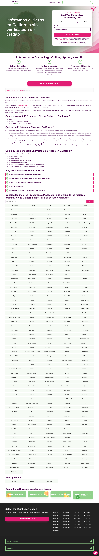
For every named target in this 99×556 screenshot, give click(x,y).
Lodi (85, 317)
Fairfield (67, 248)
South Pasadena (67, 454)
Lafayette (84, 450)
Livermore (67, 278)
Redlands (32, 308)
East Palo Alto (67, 433)
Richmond (49, 257)
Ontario (67, 227)
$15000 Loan (56, 527)
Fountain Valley (85, 343)
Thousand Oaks (84, 240)
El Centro (14, 381)
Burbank (32, 257)
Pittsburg (67, 308)
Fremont (14, 218)
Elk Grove (84, 227)
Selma (32, 467)
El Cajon (84, 261)
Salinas (85, 231)
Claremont (49, 403)
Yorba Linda (14, 313)
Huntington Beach (49, 223)
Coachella (32, 377)
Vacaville (67, 265)
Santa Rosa (32, 227)
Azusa (67, 364)
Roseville (49, 240)
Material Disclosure (12, 541)
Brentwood (32, 334)
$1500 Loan (76, 518)
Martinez (84, 394)
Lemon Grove (32, 446)
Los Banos (32, 398)
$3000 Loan (56, 521)
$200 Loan (66, 512)
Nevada (49, 481)
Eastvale (49, 330)
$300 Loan (76, 512)
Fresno (85, 205)
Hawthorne (32, 283)
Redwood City (49, 287)
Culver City (14, 394)
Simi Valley (49, 244)
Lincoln (67, 373)
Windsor (49, 441)
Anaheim (84, 210)
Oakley (32, 390)
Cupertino (14, 334)
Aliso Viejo (85, 360)
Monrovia (49, 398)
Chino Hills (67, 295)
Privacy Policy (59, 39)
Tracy (49, 278)
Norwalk (49, 261)
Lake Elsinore (49, 321)
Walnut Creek (84, 308)
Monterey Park (85, 330)
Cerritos (32, 364)
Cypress (32, 368)
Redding (67, 274)
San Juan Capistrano (32, 403)
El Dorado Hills (49, 381)
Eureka (85, 441)
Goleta (14, 424)
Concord (14, 244)
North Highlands (49, 377)
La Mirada (85, 364)
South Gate (32, 270)
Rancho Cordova (14, 308)
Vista (49, 265)
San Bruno (85, 381)
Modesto (49, 218)
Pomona (32, 235)
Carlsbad (84, 248)
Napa (14, 295)
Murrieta (67, 253)
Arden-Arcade (85, 270)
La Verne (84, 416)
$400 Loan (87, 512)
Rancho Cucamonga (84, 223)
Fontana (67, 218)
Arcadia (14, 343)
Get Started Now (27, 519)
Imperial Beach (67, 441)
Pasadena (85, 235)
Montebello (85, 321)
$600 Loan (66, 515)
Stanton (67, 394)
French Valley (67, 446)
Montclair (49, 394)
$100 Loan (56, 512)
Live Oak (49, 450)
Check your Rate (54, 2)
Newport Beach (14, 287)
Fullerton (14, 240)
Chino (49, 283)
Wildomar (67, 403)
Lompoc (67, 381)
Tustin (32, 295)
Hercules (14, 463)
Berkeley (31, 248)
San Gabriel (49, 390)
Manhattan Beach (14, 407)
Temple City (14, 403)
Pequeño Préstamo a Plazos (24, 105)
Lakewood (85, 291)
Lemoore (84, 454)
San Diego (32, 205)
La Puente (67, 390)
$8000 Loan (66, 524)
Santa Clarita (67, 223)
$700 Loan (76, 515)
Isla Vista (67, 463)
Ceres (67, 368)
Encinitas (31, 326)
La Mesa (84, 334)
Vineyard (31, 459)
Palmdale (67, 231)
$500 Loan (56, 515)
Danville (67, 377)
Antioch (85, 253)
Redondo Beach (49, 313)
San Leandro (31, 278)
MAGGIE (15, 2)
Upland (67, 300)
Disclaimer (10, 548)
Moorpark (84, 398)
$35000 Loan (56, 530)
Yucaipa (49, 356)
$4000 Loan (66, 521)
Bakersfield (67, 210)
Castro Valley (14, 330)
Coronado (49, 454)
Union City (49, 304)
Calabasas (14, 471)
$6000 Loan (87, 521)
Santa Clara (67, 244)
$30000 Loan (87, 527)
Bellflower (85, 295)
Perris (14, 304)
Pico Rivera (67, 321)
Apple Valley (84, 304)
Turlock (67, 304)
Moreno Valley (14, 223)
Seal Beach (67, 467)
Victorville (84, 244)
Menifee (85, 278)
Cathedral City (14, 356)
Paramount (14, 351)
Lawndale (49, 416)
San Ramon (32, 304)
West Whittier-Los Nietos (14, 450)
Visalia (67, 240)
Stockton (49, 214)
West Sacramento (67, 356)
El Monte (49, 248)
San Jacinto (49, 373)
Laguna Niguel (49, 317)
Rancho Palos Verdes (67, 386)
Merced (49, 291)
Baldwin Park (84, 300)
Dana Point (67, 411)
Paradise (49, 446)
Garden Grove (49, 227)
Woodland (32, 338)
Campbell (14, 390)
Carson (14, 274)
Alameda (49, 295)
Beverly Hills (67, 407)
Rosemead (85, 351)
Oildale (14, 416)
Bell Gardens (14, 386)
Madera (32, 321)
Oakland (49, 210)
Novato (14, 347)
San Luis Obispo (31, 373)
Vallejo (14, 248)
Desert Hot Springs (49, 437)
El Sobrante (14, 441)
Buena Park (14, 291)
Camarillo (67, 313)
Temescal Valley (14, 467)
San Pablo (32, 429)
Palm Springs (14, 373)
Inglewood (14, 257)
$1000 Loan (66, 518)
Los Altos (84, 424)
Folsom (32, 300)
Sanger (49, 463)
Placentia (31, 360)
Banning (67, 420)
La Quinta (84, 386)
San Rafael (67, 338)
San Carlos (49, 433)
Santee (50, 343)
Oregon (14, 481)
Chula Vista (67, 214)
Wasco (32, 450)
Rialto (31, 265)
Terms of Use (65, 39)
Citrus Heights (67, 283)
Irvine (84, 214)
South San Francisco (14, 317)
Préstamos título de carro (83, 495)
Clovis (85, 257)
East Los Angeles (32, 244)
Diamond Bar (67, 343)
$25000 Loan (77, 527)
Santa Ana (14, 214)
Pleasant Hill (31, 407)
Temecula (32, 253)
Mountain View (32, 291)
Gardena (67, 334)
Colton (67, 351)
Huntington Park (84, 338)
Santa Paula (49, 429)
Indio (14, 283)
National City (67, 330)
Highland (84, 347)
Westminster (14, 278)
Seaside (32, 411)
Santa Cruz (14, 321)
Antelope (84, 368)
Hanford (32, 347)
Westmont (49, 424)
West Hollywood (67, 398)
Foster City (50, 411)
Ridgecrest (32, 437)
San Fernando (85, 463)
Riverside (31, 214)
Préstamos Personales (60, 494)
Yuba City (32, 317)
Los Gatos (14, 429)
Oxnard (85, 218)
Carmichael (14, 326)
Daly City (14, 261)
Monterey (67, 437)
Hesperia (67, 270)
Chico (84, 274)
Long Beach (32, 210)
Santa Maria (32, 261)
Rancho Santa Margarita (14, 368)
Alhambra (32, 287)
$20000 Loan (66, 527)
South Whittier (32, 343)
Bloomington (31, 463)
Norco (84, 446)
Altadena (84, 377)
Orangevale (85, 407)
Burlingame (85, 429)
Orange (32, 240)
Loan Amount (57, 25)
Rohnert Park (32, 386)
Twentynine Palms (14, 454)
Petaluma (49, 334)
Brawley (67, 450)
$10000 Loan (87, 524)
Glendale (31, 223)
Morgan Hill (32, 381)
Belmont (14, 446)
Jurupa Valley (14, 265)
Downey (14, 253)
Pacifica (32, 394)
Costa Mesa (49, 253)
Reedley (84, 459)
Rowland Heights (67, 360)
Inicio (8, 90)
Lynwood (49, 308)
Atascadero (67, 429)
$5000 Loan (76, 521)
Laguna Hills (14, 420)
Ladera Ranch (32, 454)
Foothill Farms (67, 416)
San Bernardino (32, 218)
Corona (14, 231)
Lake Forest (85, 287)
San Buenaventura (49, 351)
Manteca (49, 300)
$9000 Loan (76, 524)
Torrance (67, 235)
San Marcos (49, 270)
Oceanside (14, 227)
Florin (14, 364)
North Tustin (14, 459)
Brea (49, 386)
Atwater (14, 437)
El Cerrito (84, 420)
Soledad (67, 459)
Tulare (85, 326)
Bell (85, 403)
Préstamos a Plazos (17, 90)
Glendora (49, 360)
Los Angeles (14, 205)
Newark (85, 373)
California (27, 90)
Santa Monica (32, 274)
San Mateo (67, 261)
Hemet (67, 287)
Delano (85, 356)
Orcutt (14, 433)
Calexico (84, 390)
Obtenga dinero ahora (49, 83)
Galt (49, 459)
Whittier (85, 283)
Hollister (14, 398)
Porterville (49, 338)
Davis (31, 313)
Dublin (14, 338)
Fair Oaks (49, 420)
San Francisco (67, 205)
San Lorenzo (49, 467)
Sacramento (14, 210)
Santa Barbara (50, 274)
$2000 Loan (87, 518)
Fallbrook (31, 420)
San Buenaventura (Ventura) (32, 351)
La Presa (49, 407)
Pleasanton (67, 291)
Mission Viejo (14, 270)
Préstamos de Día (16, 494)
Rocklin (67, 326)
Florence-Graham (49, 326)
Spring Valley (32, 424)
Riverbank (85, 467)
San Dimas (14, 411)
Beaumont (14, 377)
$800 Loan (87, 515)
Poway (49, 364)
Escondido (49, 235)
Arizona (32, 481)
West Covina (67, 257)
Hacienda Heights (49, 347)
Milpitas (14, 300)
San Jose (49, 205)
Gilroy (67, 347)
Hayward (49, 231)
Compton (84, 265)
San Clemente (67, 317)
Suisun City (85, 433)
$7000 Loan (56, 524)
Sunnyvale (14, 235)
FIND (90, 201)
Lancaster (32, 231)
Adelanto (31, 416)
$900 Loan (56, 518)
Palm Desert (14, 360)
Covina (50, 368)
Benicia (85, 437)
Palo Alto (84, 313)
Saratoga (67, 424)
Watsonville (32, 356)
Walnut (32, 433)
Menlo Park (85, 411)
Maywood (32, 441)
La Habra (31, 330)
